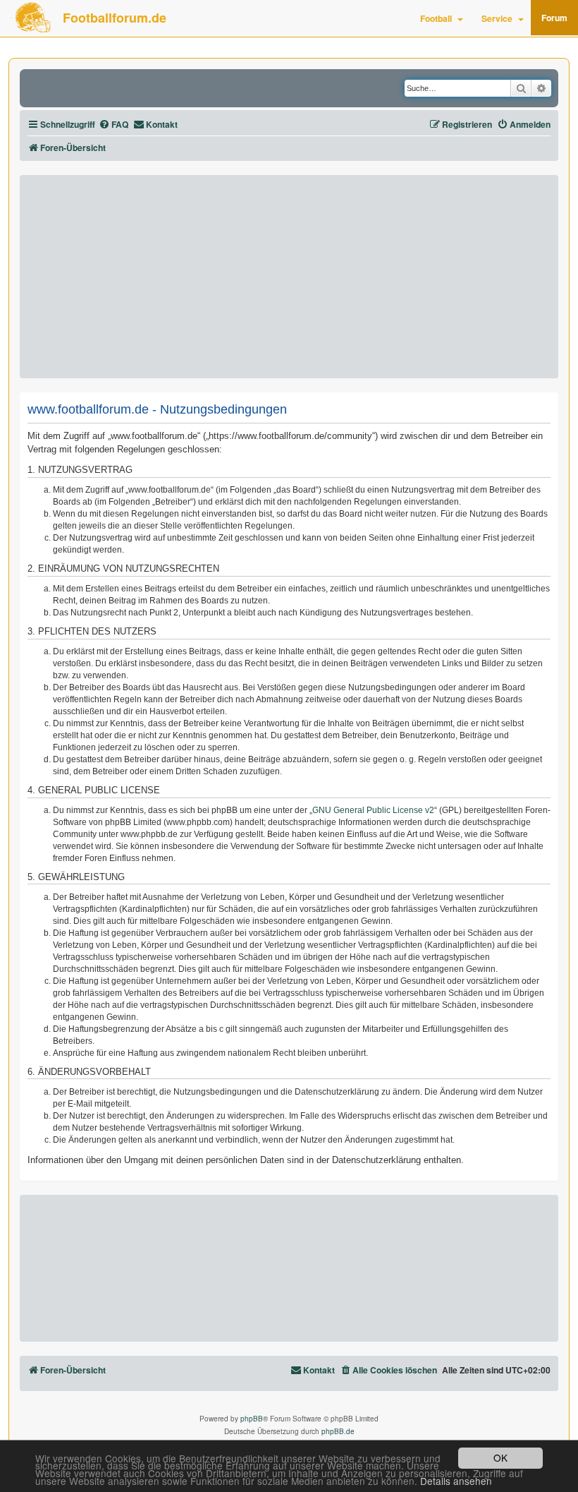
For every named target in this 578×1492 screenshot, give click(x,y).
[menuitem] (113, 124)
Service (496, 18)
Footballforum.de (114, 17)
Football (436, 18)
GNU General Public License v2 (373, 810)
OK (500, 1457)
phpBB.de (338, 1431)
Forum (554, 17)
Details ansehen (456, 1481)
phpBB (251, 1419)
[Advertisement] (289, 276)
